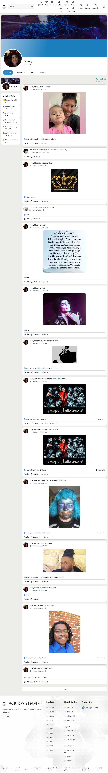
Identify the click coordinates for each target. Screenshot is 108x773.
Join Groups (71, 735)
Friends (43, 72)
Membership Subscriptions (85, 769)
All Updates (101, 79)
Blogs (51, 720)
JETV (68, 727)
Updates (8, 73)
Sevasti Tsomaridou (45, 341)
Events (51, 737)
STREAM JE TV (100, 769)
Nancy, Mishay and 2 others (36, 419)
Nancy (14, 87)
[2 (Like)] (25, 197)
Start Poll (70, 707)
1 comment (101, 533)
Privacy (27, 769)
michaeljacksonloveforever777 (49, 480)
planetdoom (42, 668)
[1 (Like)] (25, 215)
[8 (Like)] (25, 533)
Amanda (41, 87)
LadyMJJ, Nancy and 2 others (36, 677)
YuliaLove (52, 588)
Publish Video (71, 716)
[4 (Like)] (25, 139)
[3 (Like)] (25, 577)
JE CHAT (69, 746)
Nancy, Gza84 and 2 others (35, 658)
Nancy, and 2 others (41, 139)
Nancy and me (31, 197)
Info (31, 72)
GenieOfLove (43, 605)
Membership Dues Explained (69, 769)
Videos (69, 756)
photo (48, 87)
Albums (21, 72)
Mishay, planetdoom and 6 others (38, 533)
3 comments (100, 419)
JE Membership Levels (53, 769)
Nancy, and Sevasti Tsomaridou (45, 577)
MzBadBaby (42, 163)
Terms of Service (16, 769)
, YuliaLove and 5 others (42, 368)
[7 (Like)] (25, 368)
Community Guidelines (37, 769)
